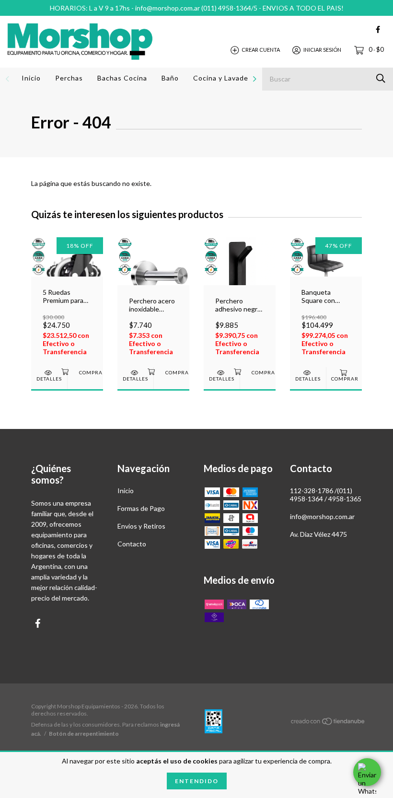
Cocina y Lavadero (224, 78)
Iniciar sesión (322, 49)
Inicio (31, 78)
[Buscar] (380, 78)
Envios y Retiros (141, 526)
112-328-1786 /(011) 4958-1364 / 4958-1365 (325, 494)
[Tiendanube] (328, 723)
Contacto (131, 544)
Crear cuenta (261, 49)
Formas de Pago (141, 508)
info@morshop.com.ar (322, 516)
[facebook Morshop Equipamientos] (378, 29)
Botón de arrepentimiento (84, 733)
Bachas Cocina (122, 78)
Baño (170, 78)
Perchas (69, 78)
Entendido (197, 781)
